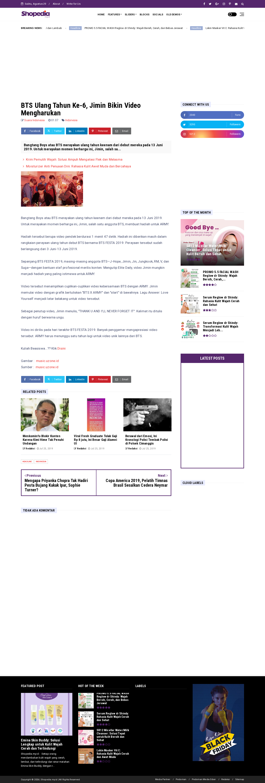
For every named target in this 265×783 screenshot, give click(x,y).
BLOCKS (144, 14)
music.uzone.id (47, 361)
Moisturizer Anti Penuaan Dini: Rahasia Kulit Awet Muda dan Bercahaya (78, 166)
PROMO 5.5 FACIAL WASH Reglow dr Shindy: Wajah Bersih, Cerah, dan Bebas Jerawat (112, 28)
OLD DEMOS (173, 14)
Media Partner (162, 779)
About (56, 3)
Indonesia (71, 120)
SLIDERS (130, 14)
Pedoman (181, 779)
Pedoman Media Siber (204, 779)
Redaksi (225, 779)
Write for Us (73, 3)
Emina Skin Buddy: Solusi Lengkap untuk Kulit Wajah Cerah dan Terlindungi (41, 744)
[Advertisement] (132, 63)
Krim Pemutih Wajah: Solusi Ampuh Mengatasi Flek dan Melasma (74, 159)
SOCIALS (157, 14)
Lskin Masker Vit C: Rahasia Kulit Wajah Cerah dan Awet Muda (219, 28)
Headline (53, 28)
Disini (61, 348)
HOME (101, 14)
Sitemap (239, 779)
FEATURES (114, 14)
